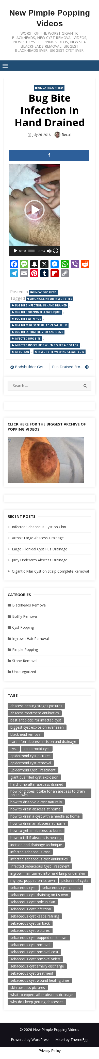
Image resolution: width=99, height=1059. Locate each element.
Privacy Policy (50, 1051)
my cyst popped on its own (32, 880)
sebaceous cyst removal (30, 944)
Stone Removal (24, 660)
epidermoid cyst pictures (30, 755)
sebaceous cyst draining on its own (39, 894)
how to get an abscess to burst (36, 830)
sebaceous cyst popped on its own (39, 937)
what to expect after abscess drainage (41, 994)
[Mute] (49, 250)
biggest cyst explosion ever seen (37, 727)
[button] (34, 210)
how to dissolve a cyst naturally (36, 801)
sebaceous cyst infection (30, 909)
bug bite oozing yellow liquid (37, 312)
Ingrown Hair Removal (30, 638)
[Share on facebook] (49, 155)
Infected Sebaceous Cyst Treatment (40, 866)
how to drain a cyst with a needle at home (45, 816)
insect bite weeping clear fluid (61, 352)
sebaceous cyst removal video (35, 959)
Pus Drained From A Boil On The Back (70, 366)
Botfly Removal (25, 616)
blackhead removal (25, 734)
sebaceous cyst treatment (31, 973)
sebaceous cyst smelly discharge (37, 966)
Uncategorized (50, 87)
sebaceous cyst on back (30, 923)
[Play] (15, 250)
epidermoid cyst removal (30, 762)
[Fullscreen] (55, 250)
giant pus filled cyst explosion (34, 777)
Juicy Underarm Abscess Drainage (39, 560)
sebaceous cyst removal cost (34, 951)
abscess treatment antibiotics (34, 713)
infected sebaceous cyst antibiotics (39, 859)
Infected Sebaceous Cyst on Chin (39, 526)
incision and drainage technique (36, 844)
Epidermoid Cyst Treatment (33, 770)
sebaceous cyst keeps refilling (34, 916)
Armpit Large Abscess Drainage (38, 537)
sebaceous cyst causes (61, 887)
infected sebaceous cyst (30, 851)
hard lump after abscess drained (36, 784)
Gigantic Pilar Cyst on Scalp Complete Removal (50, 571)
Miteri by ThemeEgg (71, 1039)
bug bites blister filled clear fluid (40, 325)
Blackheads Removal (29, 605)
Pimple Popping (25, 649)
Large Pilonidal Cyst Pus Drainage (39, 549)
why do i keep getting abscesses (36, 1001)
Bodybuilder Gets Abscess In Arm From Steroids (31, 366)
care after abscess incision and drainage (43, 741)
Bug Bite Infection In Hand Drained (40, 305)
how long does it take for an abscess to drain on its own (47, 793)
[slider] (31, 251)
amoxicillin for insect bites (51, 299)
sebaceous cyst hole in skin (32, 901)
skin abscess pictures (27, 987)
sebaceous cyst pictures (30, 930)
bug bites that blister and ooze (38, 332)
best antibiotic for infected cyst (35, 720)
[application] (34, 210)
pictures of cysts (74, 880)
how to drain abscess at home (35, 809)
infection (21, 352)
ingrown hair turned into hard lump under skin (47, 873)
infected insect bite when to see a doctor (46, 345)
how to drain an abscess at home (37, 823)
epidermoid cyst (37, 748)
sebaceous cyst (23, 887)
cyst (13, 748)
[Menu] (5, 65)
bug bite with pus (27, 318)
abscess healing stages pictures (36, 705)
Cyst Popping (23, 627)
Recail (66, 134)
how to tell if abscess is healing (35, 837)
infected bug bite (27, 338)
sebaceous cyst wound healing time (39, 980)
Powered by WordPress (30, 1039)
